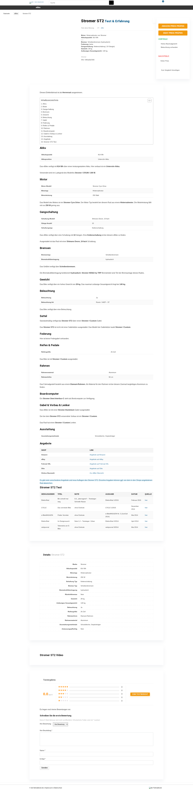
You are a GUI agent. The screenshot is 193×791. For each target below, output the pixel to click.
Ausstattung (48, 136)
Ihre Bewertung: (45, 724)
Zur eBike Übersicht (97, 473)
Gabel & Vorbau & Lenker (53, 134)
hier (146, 500)
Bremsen (46, 112)
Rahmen (47, 128)
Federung (46, 123)
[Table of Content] (149, 100)
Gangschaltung (48, 109)
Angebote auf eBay (96, 459)
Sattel (45, 120)
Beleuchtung (47, 117)
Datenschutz (58, 788)
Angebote (47, 139)
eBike (38, 7)
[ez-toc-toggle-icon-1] (148, 100)
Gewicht (46, 115)
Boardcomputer (49, 131)
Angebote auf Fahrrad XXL (99, 464)
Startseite (6, 13)
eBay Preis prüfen (173, 33)
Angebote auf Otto (96, 468)
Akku (44, 104)
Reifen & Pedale (48, 125)
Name (42, 750)
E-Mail (43, 759)
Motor (45, 107)
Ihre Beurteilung (46, 730)
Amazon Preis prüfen (173, 26)
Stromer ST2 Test (50, 142)
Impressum (48, 788)
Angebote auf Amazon (97, 455)
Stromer (83, 57)
